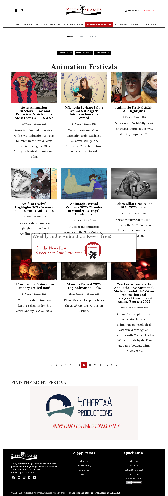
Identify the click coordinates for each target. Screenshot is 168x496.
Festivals (134, 466)
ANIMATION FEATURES (46, 24)
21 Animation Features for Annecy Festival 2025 (34, 286)
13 (101, 365)
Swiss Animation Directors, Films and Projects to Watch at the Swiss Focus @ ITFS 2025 (34, 113)
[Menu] (16, 10)
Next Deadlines (84, 53)
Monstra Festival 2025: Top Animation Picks (84, 286)
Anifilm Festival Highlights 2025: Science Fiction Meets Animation (34, 207)
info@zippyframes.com (22, 472)
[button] (22, 10)
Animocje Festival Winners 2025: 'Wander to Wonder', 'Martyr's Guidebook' (84, 209)
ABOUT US (149, 24)
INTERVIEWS (121, 24)
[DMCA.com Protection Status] (134, 482)
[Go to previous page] (56, 365)
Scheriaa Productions (82, 493)
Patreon (150, 11)
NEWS (27, 24)
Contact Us (84, 470)
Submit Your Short (134, 470)
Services (84, 474)
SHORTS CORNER (72, 24)
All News (134, 461)
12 (95, 365)
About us (84, 461)
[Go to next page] (111, 365)
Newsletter (133, 11)
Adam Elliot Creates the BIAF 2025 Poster (133, 205)
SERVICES (135, 24)
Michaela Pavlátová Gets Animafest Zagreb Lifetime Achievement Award (84, 113)
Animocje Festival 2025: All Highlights (134, 109)
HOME (17, 24)
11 (90, 365)
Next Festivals (102, 53)
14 (107, 365)
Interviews (134, 474)
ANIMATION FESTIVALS (97, 24)
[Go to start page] (51, 365)
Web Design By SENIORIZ (107, 493)
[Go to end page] (116, 365)
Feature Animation (134, 478)
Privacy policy (84, 466)
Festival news (65, 53)
